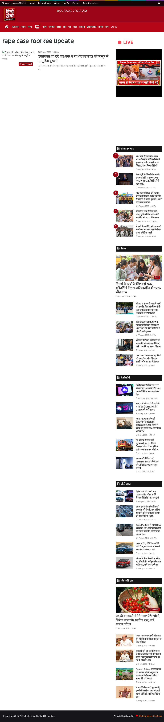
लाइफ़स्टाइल (91, 27)
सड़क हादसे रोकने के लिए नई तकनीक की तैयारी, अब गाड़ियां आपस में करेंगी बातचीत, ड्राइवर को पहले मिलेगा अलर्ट (148, 511)
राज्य (44, 27)
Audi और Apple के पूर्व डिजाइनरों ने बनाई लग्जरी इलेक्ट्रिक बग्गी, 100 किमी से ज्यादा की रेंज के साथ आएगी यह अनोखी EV (148, 425)
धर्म (69, 27)
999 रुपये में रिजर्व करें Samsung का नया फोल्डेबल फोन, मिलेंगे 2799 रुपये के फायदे (147, 463)
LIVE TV (114, 27)
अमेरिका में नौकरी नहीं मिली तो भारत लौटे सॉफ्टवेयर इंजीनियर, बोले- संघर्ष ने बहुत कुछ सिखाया (148, 344)
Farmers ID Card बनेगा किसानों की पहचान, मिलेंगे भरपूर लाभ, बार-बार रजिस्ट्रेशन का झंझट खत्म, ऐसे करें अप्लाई (148, 674)
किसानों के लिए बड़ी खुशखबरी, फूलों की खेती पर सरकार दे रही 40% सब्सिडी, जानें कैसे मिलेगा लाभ (148, 692)
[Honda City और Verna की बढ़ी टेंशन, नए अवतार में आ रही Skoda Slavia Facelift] (124, 548)
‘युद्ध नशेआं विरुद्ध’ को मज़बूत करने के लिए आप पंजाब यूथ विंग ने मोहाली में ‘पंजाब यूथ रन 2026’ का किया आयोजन (149, 197)
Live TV (66, 3)
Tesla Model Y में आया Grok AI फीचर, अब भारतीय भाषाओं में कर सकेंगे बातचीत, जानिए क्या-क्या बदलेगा (148, 529)
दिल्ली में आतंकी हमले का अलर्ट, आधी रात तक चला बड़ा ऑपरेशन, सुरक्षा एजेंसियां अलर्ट (148, 230)
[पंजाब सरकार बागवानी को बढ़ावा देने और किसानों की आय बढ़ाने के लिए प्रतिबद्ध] (124, 640)
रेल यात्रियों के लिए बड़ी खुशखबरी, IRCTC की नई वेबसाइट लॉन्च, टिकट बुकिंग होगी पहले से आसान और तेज (147, 445)
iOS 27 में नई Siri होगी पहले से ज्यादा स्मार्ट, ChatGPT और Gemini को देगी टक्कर (148, 407)
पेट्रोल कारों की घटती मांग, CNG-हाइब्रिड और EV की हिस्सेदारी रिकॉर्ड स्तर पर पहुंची (147, 495)
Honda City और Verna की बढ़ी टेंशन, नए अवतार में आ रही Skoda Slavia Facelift (148, 547)
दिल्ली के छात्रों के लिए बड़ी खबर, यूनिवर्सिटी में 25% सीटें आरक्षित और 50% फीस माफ (147, 215)
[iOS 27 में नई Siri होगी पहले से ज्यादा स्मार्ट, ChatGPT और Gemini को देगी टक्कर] (124, 408)
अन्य (106, 27)
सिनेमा (100, 27)
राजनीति (51, 27)
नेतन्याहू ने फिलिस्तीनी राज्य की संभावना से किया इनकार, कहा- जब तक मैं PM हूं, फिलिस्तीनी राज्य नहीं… (148, 179)
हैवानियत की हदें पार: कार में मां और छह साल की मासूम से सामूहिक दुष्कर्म (73, 59)
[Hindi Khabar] (9, 14)
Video (56, 3)
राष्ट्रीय (23, 27)
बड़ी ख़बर (15, 27)
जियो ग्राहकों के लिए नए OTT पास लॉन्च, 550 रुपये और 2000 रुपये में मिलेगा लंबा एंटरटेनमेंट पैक (148, 390)
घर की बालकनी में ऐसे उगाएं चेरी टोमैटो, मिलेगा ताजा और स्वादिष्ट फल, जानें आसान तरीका (138, 620)
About (32, 3)
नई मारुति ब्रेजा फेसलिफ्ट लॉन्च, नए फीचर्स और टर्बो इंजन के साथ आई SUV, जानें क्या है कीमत (148, 562)
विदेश (30, 27)
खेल (64, 27)
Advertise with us (90, 3)
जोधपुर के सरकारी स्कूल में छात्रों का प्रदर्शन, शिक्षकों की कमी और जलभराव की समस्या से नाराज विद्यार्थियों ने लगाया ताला (148, 308)
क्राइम (59, 27)
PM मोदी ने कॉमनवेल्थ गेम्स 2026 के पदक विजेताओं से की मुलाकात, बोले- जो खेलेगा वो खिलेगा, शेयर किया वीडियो (148, 161)
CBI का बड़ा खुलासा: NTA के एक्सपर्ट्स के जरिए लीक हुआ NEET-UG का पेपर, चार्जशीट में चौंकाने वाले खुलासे (148, 326)
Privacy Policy (44, 3)
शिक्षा (75, 27)
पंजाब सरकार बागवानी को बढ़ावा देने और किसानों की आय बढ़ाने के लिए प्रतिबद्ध (149, 639)
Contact (76, 3)
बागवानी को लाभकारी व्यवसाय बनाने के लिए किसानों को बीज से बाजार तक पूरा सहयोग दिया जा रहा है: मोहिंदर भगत (148, 655)
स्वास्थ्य (82, 27)
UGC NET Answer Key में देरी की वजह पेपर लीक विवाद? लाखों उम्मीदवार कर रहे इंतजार (148, 359)
